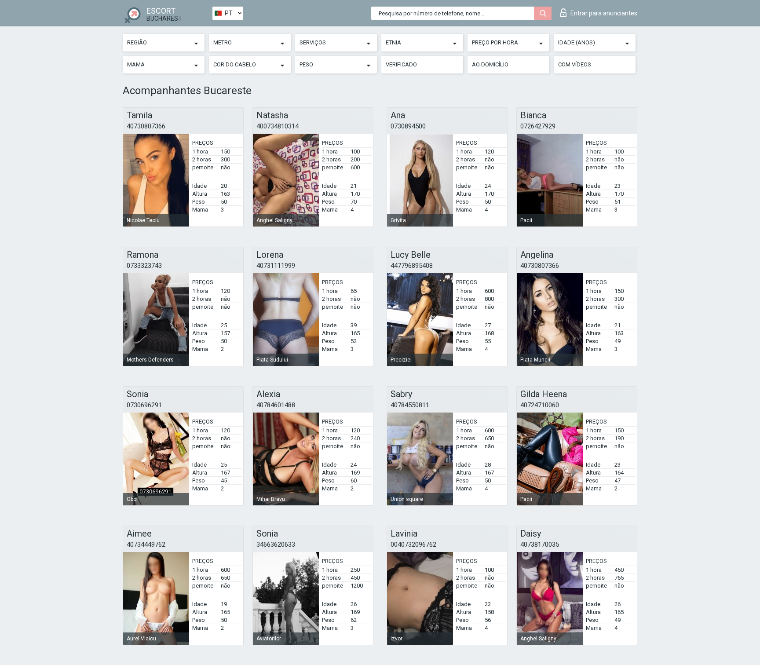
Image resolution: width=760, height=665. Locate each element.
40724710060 (539, 405)
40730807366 (146, 126)
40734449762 (146, 544)
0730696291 (144, 405)
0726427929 (537, 126)
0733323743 (144, 266)
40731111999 (275, 266)
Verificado (401, 64)
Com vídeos (574, 64)
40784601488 (275, 405)
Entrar (603, 13)
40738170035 (539, 544)
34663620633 (275, 544)
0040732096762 (413, 544)
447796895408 (412, 266)
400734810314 (277, 126)
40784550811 (410, 405)
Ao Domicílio (490, 64)
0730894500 (408, 126)
